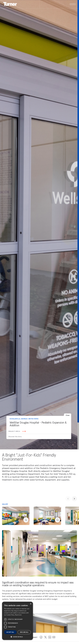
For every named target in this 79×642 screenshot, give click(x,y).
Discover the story (15, 436)
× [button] (30, 604)
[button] (17, 637)
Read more (18, 615)
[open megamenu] (58, 4)
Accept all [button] (10, 632)
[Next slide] (74, 498)
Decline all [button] (24, 632)
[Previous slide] (68, 498)
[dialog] (17, 621)
